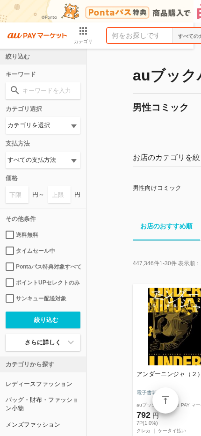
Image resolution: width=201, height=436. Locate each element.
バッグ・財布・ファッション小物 (42, 404)
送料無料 (27, 235)
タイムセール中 (35, 250)
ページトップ (165, 400)
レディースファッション (39, 383)
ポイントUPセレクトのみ (48, 282)
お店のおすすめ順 (166, 226)
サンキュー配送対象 (41, 298)
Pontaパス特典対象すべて (48, 266)
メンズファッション (33, 424)
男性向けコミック (157, 187)
